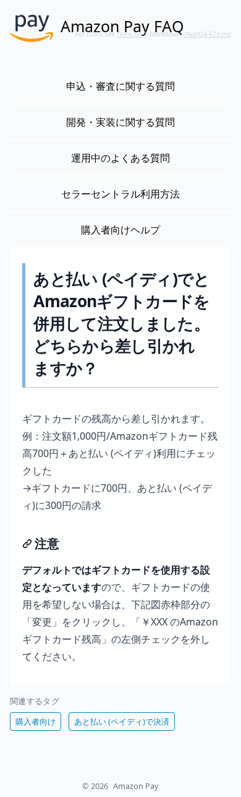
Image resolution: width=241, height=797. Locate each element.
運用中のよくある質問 (120, 158)
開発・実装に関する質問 (120, 122)
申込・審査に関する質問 (120, 86)
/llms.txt (129, 34)
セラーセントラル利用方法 (120, 194)
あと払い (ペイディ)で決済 (121, 721)
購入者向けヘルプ (120, 230)
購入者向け (35, 721)
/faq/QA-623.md (207, 34)
